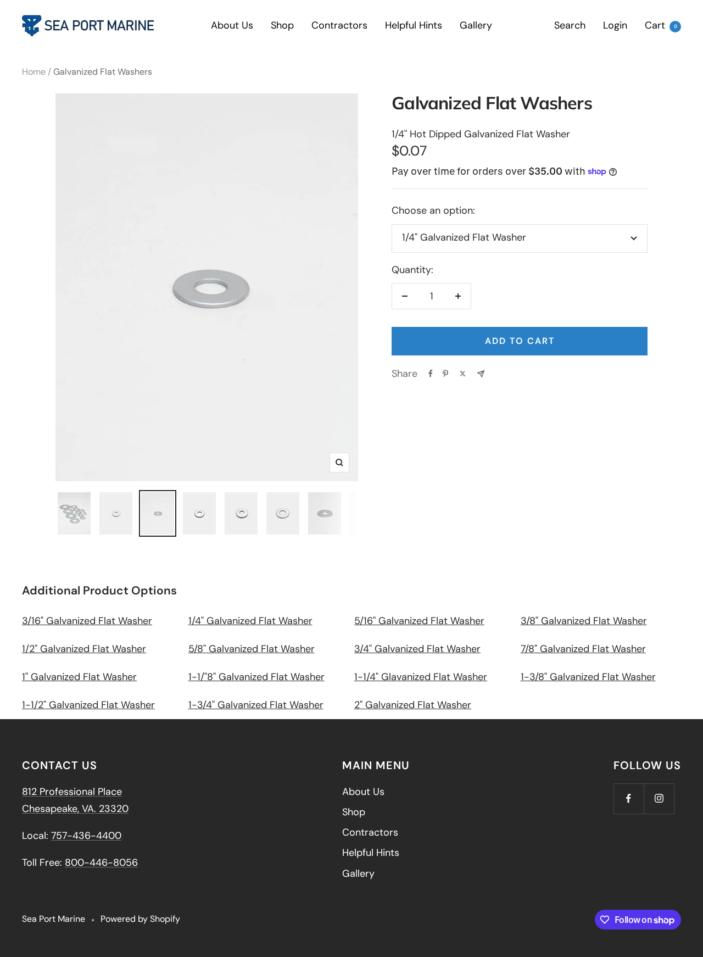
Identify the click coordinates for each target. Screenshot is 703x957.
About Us (232, 25)
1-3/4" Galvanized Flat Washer (255, 704)
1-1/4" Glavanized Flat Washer (420, 676)
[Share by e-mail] (480, 373)
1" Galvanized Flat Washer (79, 676)
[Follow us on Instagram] (659, 798)
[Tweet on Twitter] (462, 373)
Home (34, 71)
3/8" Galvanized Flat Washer (584, 620)
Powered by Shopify (140, 919)
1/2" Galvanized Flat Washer (84, 648)
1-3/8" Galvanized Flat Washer (588, 676)
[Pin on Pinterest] (445, 373)
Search (569, 25)
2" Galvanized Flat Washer (412, 704)
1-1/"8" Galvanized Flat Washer (256, 676)
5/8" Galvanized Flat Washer (251, 648)
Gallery (476, 25)
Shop (282, 25)
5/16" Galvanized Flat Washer (419, 620)
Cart (661, 25)
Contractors (339, 25)
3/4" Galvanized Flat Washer (417, 648)
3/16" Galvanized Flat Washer (87, 620)
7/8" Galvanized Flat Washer (583, 648)
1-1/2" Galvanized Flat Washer (88, 704)
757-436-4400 (86, 835)
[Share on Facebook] (430, 373)
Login (615, 25)
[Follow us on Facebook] (628, 798)
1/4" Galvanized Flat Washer (250, 620)
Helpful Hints (413, 25)
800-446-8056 (101, 862)
